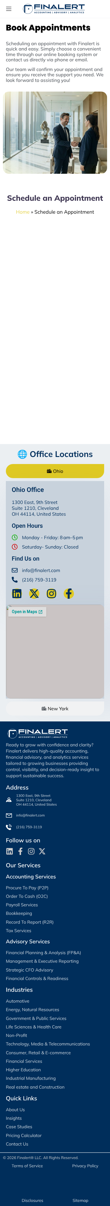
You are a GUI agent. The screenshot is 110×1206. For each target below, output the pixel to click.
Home (23, 212)
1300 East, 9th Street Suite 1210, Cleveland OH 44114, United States (36, 800)
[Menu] (9, 9)
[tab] (55, 471)
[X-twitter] (34, 593)
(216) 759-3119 (39, 580)
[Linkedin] (17, 593)
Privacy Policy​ (85, 1165)
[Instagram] (51, 593)
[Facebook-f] (69, 593)
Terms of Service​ (27, 1165)
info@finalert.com (41, 570)
